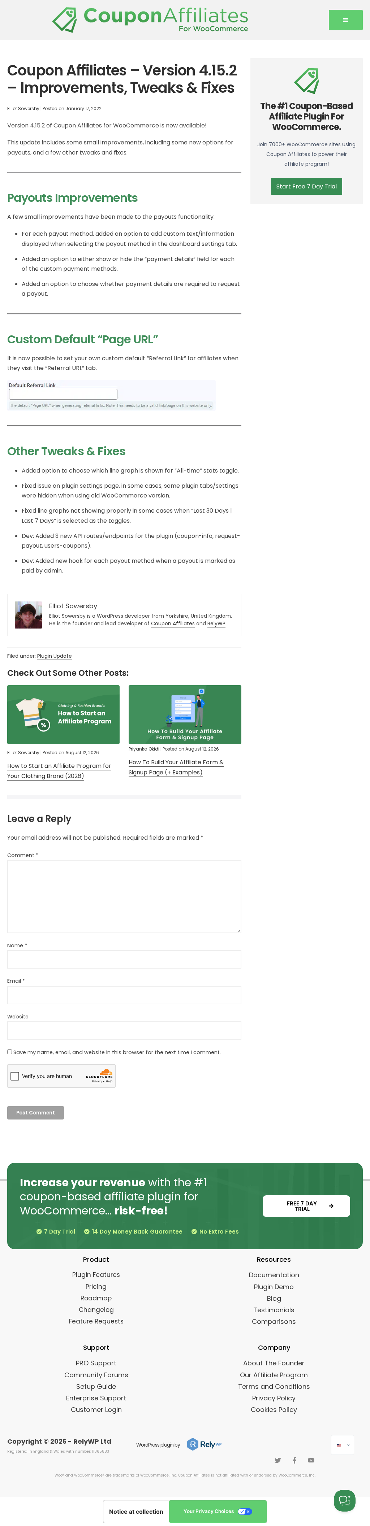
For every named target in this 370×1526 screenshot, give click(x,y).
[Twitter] (278, 1460)
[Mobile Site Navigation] (346, 20)
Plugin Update (54, 656)
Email (16, 980)
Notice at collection (136, 1511)
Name (17, 945)
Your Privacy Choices (209, 1511)
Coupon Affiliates (173, 623)
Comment (22, 855)
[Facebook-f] (294, 1460)
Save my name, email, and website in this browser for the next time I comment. (117, 1052)
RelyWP (216, 623)
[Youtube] (311, 1460)
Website (18, 1016)
